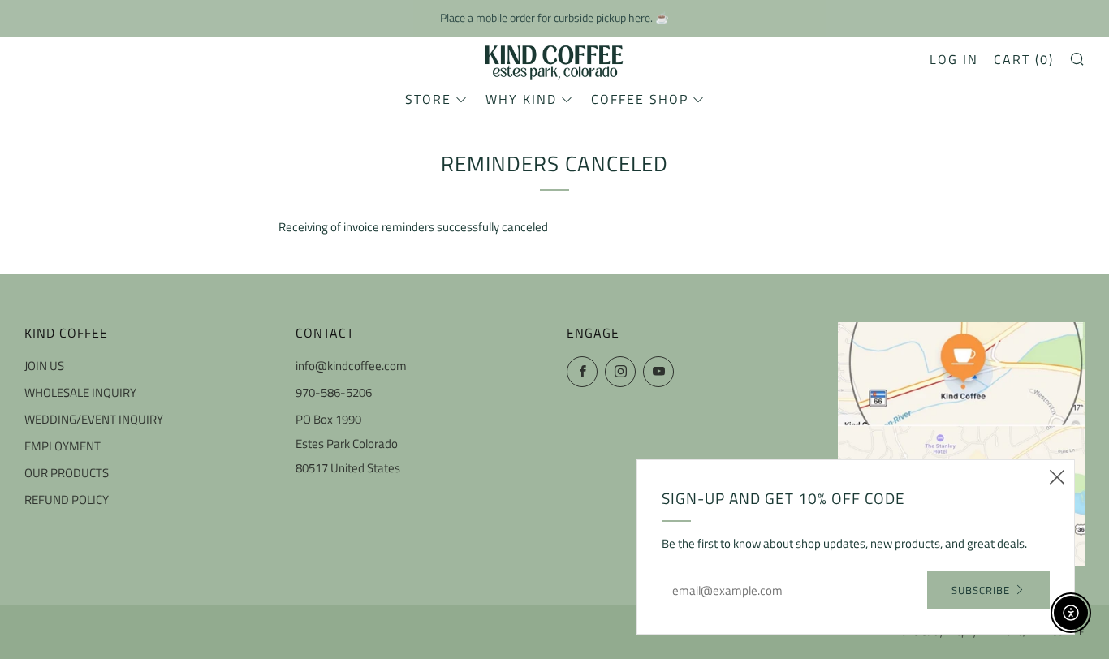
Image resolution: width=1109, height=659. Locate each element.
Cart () (1024, 59)
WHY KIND (521, 99)
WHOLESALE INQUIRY (80, 392)
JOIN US (44, 365)
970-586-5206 (334, 392)
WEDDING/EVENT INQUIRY (93, 419)
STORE (428, 99)
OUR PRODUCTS (66, 472)
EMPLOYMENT (62, 446)
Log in (954, 59)
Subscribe (980, 590)
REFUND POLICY (66, 499)
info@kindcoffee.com (351, 365)
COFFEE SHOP (639, 99)
